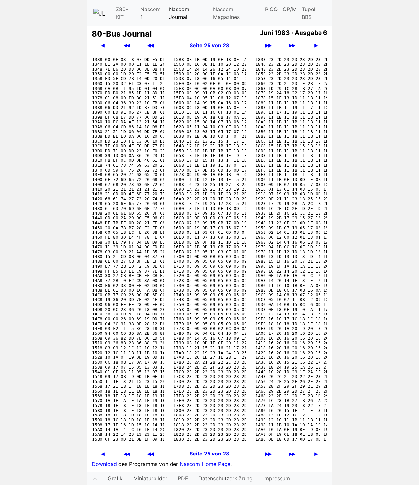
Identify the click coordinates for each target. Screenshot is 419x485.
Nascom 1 (150, 13)
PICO (271, 9)
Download (104, 464)
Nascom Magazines (226, 13)
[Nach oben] (94, 478)
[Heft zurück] (150, 45)
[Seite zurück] (103, 45)
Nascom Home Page (205, 464)
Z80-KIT (122, 13)
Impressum (276, 478)
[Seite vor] (315, 45)
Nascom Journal (179, 13)
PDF (183, 478)
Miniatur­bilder (150, 478)
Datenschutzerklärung (225, 478)
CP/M (290, 9)
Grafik (115, 478)
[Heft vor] (268, 45)
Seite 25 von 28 (209, 45)
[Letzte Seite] (292, 45)
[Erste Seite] (127, 45)
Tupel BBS (308, 13)
